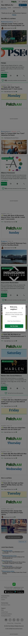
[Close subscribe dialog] (22, 308)
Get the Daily (14, 326)
